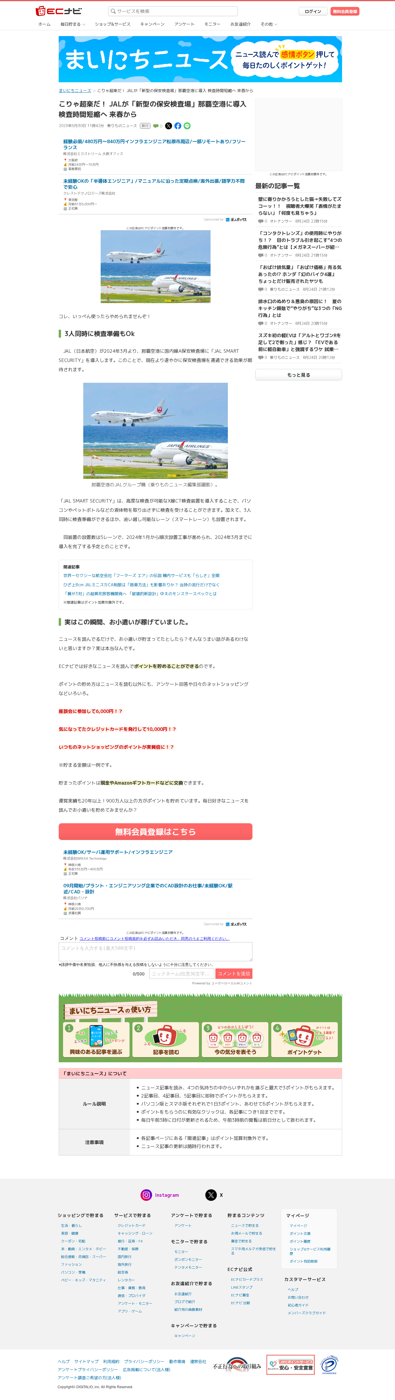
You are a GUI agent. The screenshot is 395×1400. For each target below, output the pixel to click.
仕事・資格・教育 (131, 1287)
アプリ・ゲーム (130, 1311)
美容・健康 (69, 1233)
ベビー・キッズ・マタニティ (83, 1280)
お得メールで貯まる (246, 1233)
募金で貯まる (241, 1241)
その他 (267, 24)
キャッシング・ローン (135, 1233)
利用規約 (111, 1361)
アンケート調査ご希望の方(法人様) (89, 1377)
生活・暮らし (71, 1225)
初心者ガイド (298, 1305)
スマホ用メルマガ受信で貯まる (253, 1251)
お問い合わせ (298, 1297)
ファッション (71, 1264)
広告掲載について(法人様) (146, 1369)
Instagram (167, 1195)
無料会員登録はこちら (155, 831)
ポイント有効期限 (304, 1261)
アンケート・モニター (135, 1303)
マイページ (298, 1225)
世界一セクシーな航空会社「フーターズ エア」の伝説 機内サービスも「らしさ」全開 (141, 575)
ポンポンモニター (188, 1259)
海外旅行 (125, 1264)
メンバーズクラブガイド (307, 1313)
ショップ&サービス (112, 24)
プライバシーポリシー (144, 1361)
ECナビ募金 (240, 1295)
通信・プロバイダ (131, 1295)
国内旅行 (125, 1256)
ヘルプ (293, 1289)
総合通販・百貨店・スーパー (83, 1256)
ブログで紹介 (184, 1301)
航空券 (123, 1272)
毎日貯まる (70, 24)
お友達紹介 (240, 24)
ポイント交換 (300, 1233)
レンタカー (126, 1280)
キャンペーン (152, 24)
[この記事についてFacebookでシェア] (177, 125)
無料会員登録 (345, 11)
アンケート (184, 24)
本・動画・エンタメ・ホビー (83, 1248)
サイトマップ (86, 1361)
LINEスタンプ (241, 1287)
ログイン (313, 11)
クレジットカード (131, 1225)
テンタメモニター (188, 1267)
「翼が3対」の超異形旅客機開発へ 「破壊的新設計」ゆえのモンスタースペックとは (140, 593)
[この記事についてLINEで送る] (187, 125)
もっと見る (298, 375)
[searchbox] (173, 11)
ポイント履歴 (300, 1241)
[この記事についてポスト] (168, 125)
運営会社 (198, 1361)
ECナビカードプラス (247, 1279)
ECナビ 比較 (240, 1302)
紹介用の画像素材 (188, 1309)
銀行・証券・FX (130, 1241)
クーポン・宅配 (73, 1241)
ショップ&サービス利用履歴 (310, 1251)
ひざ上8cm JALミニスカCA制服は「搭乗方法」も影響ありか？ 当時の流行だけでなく (141, 584)
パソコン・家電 (73, 1272)
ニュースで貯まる (245, 1225)
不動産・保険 (128, 1248)
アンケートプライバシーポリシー (88, 1369)
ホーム (44, 24)
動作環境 (177, 1361)
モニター (212, 24)
